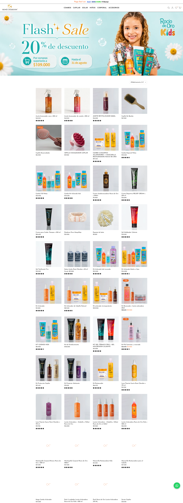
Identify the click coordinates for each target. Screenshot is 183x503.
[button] (40, 120)
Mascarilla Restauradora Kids (102, 461)
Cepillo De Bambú (127, 116)
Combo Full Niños (41, 193)
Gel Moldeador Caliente (129, 232)
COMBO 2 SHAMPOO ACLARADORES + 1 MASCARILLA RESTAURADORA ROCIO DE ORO (105, 155)
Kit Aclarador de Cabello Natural (75, 306)
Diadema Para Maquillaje (72, 232)
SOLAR (85, 8)
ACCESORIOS (114, 8)
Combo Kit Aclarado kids (72, 193)
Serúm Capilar (126, 499)
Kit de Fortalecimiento (71, 344)
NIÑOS (92, 8)
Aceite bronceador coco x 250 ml (46, 116)
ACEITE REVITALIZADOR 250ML (104, 116)
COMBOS (67, 8)
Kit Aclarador (40, 306)
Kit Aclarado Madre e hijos (130, 269)
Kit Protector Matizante (72, 383)
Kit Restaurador (98, 383)
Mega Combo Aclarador (44, 499)
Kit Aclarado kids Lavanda (102, 269)
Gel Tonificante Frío (42, 269)
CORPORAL (102, 8)
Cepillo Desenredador (43, 153)
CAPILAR (76, 8)
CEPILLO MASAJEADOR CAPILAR (76, 153)
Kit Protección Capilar (43, 383)
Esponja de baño (98, 232)
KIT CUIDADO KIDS (42, 344)
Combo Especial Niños (129, 153)
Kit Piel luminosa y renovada (131, 344)
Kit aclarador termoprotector (102, 306)
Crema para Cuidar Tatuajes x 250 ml (48, 232)
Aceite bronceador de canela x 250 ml (76, 116)
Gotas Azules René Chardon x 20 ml (76, 269)
